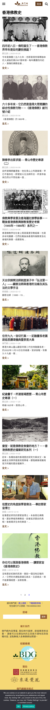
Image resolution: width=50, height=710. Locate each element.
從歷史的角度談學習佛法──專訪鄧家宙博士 (24, 506)
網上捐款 (22, 603)
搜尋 (44, 617)
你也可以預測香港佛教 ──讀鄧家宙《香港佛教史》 (23, 564)
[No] (47, 700)
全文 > (5, 68)
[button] (3, 3)
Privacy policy (28, 706)
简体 (39, 3)
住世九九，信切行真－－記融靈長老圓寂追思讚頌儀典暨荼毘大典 (25, 338)
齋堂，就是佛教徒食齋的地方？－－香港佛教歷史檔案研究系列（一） (25, 448)
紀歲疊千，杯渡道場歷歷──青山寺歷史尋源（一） (24, 396)
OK (18, 706)
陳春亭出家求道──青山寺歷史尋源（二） (22, 161)
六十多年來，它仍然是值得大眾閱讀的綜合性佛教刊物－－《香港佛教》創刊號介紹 (25, 108)
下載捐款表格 (35, 603)
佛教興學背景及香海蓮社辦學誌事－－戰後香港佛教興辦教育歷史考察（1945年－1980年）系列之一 (25, 222)
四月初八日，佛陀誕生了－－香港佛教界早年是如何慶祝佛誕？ (25, 47)
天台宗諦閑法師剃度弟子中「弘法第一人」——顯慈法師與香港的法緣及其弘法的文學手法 (25, 284)
